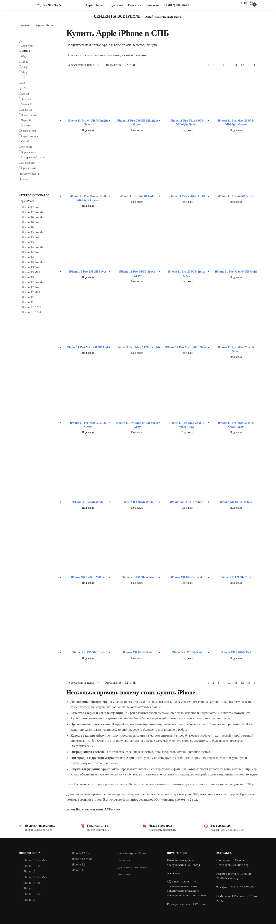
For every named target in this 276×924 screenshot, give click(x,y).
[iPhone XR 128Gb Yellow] (88, 549)
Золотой (26, 125)
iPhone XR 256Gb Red (236, 652)
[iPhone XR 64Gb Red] (137, 624)
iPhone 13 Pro (30, 267)
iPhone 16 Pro (30, 222)
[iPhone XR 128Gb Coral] (236, 549)
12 (242, 64)
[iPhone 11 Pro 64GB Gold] (137, 170)
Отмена (24, 179)
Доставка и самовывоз (132, 867)
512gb (24, 72)
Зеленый (26, 104)
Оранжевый (28, 168)
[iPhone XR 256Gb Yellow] (137, 549)
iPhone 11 (28, 302)
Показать (29, 174)
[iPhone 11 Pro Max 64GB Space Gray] (137, 396)
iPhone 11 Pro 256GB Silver (88, 271)
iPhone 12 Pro (30, 287)
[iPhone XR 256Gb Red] (236, 624)
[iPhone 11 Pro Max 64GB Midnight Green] (186, 94)
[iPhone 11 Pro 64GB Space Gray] (137, 245)
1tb (23, 77)
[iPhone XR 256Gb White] (186, 473)
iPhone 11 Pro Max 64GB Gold (236, 271)
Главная (24, 25)
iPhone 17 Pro (30, 207)
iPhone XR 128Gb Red (186, 652)
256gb (24, 67)
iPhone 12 (28, 297)
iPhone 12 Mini (31, 292)
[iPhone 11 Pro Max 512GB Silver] (88, 396)
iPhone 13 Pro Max (33, 262)
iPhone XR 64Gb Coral (186, 577)
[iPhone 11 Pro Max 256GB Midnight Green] (236, 94)
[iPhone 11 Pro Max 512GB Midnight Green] (88, 170)
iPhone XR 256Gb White (186, 502)
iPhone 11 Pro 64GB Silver (236, 196)
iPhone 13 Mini (31, 272)
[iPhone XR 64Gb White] (88, 473)
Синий (25, 141)
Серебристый (29, 130)
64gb (24, 56)
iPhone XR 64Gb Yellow (236, 502)
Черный (26, 120)
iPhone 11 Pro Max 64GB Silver (186, 347)
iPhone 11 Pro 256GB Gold (187, 196)
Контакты (123, 874)
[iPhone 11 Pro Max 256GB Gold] (88, 321)
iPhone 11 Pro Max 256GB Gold (88, 347)
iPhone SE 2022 (31, 307)
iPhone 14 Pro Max (33, 247)
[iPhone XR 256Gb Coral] (88, 624)
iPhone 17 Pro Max (33, 212)
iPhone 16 (28, 227)
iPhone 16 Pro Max (33, 217)
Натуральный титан (33, 157)
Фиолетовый (29, 115)
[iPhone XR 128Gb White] (137, 473)
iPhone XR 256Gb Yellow (137, 577)
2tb (23, 82)
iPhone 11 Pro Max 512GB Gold (137, 347)
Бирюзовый (28, 162)
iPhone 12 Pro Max (33, 282)
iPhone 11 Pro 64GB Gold (137, 196)
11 (236, 64)
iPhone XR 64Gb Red (137, 652)
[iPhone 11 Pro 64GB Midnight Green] (88, 94)
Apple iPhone (26, 201)
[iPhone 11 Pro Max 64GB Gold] (236, 245)
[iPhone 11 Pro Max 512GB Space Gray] (236, 396)
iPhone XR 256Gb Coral (88, 652)
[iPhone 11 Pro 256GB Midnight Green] (137, 94)
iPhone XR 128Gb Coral (236, 577)
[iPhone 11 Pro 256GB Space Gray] (186, 245)
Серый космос (29, 136)
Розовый (26, 146)
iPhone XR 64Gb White (88, 502)
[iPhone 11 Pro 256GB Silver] (88, 245)
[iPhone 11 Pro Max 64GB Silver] (186, 321)
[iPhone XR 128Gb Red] (186, 624)
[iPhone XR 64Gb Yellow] (236, 473)
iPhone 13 (28, 277)
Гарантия (123, 860)
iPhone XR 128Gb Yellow (88, 577)
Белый (25, 93)
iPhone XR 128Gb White (137, 502)
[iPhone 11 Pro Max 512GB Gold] (137, 321)
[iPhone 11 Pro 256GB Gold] (186, 170)
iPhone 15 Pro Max (33, 232)
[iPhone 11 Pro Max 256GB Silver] (236, 321)
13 (248, 64)
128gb (24, 61)
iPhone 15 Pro (30, 237)
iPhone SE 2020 (31, 312)
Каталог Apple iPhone (131, 853)
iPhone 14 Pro (30, 252)
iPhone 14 (28, 257)
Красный (26, 109)
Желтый (26, 99)
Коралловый (28, 152)
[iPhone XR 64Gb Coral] (186, 549)
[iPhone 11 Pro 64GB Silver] (236, 170)
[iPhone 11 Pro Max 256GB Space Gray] (186, 396)
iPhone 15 (28, 242)
